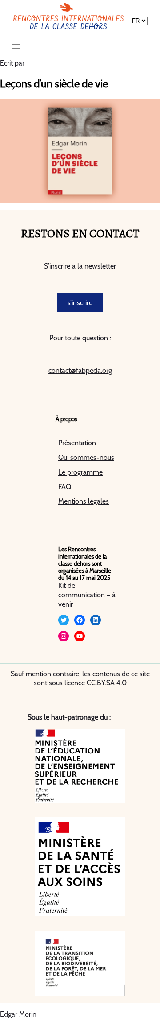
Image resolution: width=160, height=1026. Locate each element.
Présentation (77, 443)
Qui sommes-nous (86, 457)
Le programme (80, 472)
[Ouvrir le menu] (16, 46)
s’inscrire (80, 302)
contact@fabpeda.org (80, 370)
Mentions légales (83, 501)
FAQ (64, 487)
